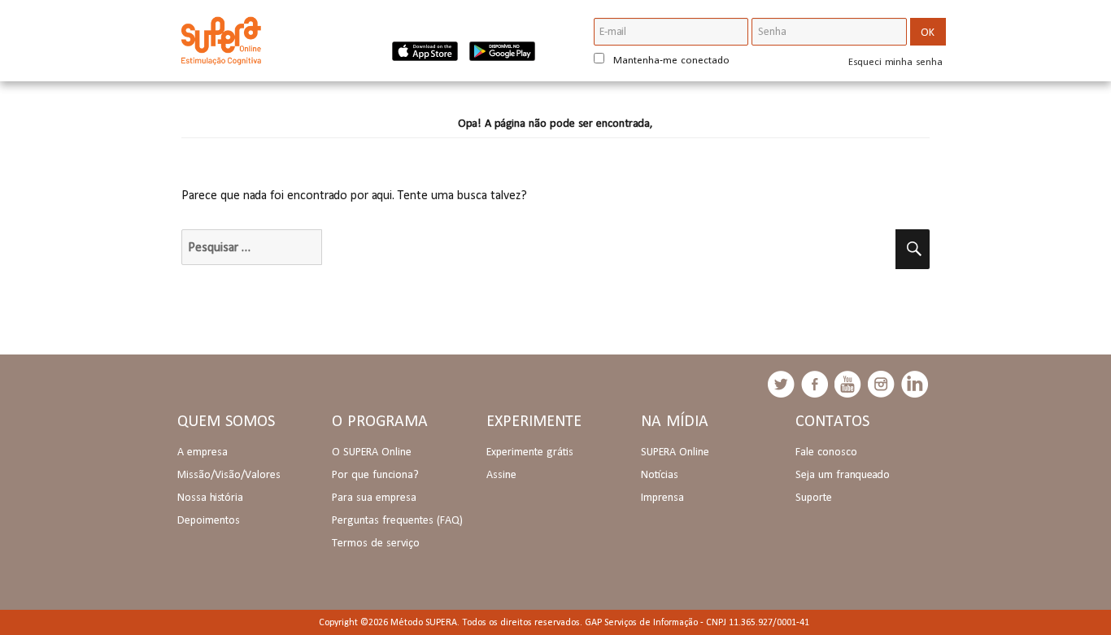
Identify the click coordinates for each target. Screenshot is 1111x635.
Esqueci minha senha (895, 61)
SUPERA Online (675, 451)
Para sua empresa (374, 496)
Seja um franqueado (842, 474)
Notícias (659, 474)
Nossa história (210, 496)
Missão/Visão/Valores (229, 474)
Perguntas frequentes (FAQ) (397, 519)
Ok (928, 31)
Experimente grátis (529, 451)
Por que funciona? (375, 474)
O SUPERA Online (372, 451)
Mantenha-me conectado (670, 60)
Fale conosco (826, 451)
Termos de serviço (376, 542)
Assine (501, 474)
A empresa (202, 451)
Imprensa (662, 496)
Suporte (813, 496)
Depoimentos (208, 519)
